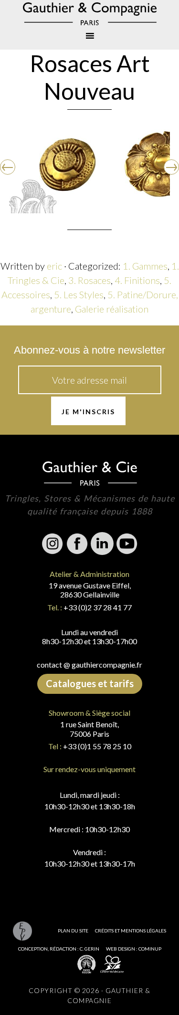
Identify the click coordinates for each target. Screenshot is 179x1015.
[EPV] (22, 931)
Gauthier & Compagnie (89, 13)
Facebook (77, 543)
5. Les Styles (79, 294)
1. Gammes (145, 266)
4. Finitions (137, 280)
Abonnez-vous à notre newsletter (89, 350)
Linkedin (102, 543)
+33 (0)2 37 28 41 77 (97, 607)
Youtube (127, 543)
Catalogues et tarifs (90, 683)
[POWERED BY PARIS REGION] (86, 963)
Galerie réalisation (111, 308)
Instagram (52, 543)
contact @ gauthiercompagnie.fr (89, 664)
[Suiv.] (171, 167)
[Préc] (7, 167)
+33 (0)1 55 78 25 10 (97, 746)
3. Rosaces (89, 280)
